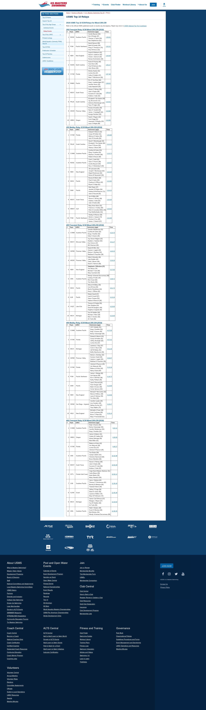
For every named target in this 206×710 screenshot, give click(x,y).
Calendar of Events (49, 571)
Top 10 (45, 600)
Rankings (46, 593)
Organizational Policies (124, 636)
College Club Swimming (15, 600)
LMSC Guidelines (47, 61)
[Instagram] (169, 573)
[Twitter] (176, 573)
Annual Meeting (12, 676)
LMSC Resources (13, 695)
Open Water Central (50, 580)
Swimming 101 (85, 655)
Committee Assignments (15, 685)
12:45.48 (114, 492)
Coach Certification (13, 642)
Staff (8, 580)
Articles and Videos (86, 652)
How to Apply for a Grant (51, 646)
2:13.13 (109, 144)
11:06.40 (114, 483)
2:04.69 (108, 56)
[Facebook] (163, 573)
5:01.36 (109, 349)
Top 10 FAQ (46, 47)
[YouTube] (183, 573)
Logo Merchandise (13, 606)
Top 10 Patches (47, 54)
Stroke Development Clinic (52, 616)
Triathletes (83, 662)
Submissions (46, 57)
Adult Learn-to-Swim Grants (52, 642)
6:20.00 (112, 306)
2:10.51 (108, 102)
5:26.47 (109, 404)
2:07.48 (108, 74)
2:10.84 (108, 111)
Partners (10, 593)
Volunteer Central (13, 672)
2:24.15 (109, 190)
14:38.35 (114, 511)
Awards (9, 698)
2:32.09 (109, 218)
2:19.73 (109, 153)
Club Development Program (89, 610)
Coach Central (12, 633)
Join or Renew (85, 568)
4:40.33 (112, 251)
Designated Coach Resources (17, 649)
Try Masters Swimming (14, 622)
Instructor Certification (50, 652)
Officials (9, 688)
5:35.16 (109, 413)
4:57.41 (109, 339)
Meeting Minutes (121, 649)
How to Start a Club (86, 594)
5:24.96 (109, 395)
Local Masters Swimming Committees (20, 587)
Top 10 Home (46, 17)
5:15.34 (109, 367)
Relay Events (48, 31)
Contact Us (164, 584)
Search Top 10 (47, 21)
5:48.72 (112, 279)
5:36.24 (112, 260)
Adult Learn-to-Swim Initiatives (53, 649)
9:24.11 (115, 428)
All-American (47, 603)
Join (153, 4)
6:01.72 (112, 288)
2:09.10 (108, 92)
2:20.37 (109, 163)
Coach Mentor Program (15, 655)
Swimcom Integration (87, 649)
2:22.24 (109, 172)
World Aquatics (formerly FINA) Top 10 (52, 42)
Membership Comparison (88, 580)
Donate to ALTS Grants (15, 609)
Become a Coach (13, 636)
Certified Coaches (13, 646)
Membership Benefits (87, 571)
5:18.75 (109, 376)
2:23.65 (109, 181)
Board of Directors (13, 577)
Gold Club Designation (87, 604)
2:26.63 (109, 209)
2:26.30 (109, 199)
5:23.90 (109, 386)
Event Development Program (53, 574)
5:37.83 (112, 269)
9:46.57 (115, 446)
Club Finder (115, 4)
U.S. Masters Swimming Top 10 (94, 13)
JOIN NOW (167, 565)
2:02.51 (108, 46)
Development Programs (15, 574)
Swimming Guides (86, 636)
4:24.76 (112, 233)
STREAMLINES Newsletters (16, 616)
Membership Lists (86, 614)
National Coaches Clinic (15, 639)
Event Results (48, 590)
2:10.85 (108, 120)
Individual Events (49, 28)
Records (46, 596)
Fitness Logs (84, 646)
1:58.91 (108, 37)
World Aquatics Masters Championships (56, 609)
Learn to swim (84, 659)
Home (68, 13)
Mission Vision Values (14, 571)
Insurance (83, 607)
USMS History (11, 590)
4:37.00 (109, 330)
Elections (10, 682)
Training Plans (84, 642)
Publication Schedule (49, 50)
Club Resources (85, 601)
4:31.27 (112, 242)
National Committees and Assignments (20, 584)
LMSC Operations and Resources (127, 646)
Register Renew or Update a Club (91, 597)
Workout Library (129, 4)
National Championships (51, 587)
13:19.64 (114, 502)
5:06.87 (109, 358)
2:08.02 (108, 83)
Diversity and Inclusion (14, 596)
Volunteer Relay (12, 679)
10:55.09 (114, 465)
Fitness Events (48, 583)
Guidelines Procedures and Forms (127, 639)
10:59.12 (114, 474)
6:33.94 (112, 316)
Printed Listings (47, 38)
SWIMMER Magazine (14, 613)
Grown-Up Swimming (14, 603)
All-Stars (46, 606)
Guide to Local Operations (16, 692)
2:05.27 (108, 65)
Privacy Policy (165, 587)
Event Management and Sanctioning (128, 642)
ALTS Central (47, 633)
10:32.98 (114, 456)
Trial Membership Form (88, 574)
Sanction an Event (49, 577)
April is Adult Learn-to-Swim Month (55, 636)
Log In (164, 6)
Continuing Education (14, 652)
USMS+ (82, 577)
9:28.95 (115, 437)
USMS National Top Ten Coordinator (135, 26)
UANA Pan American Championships (55, 612)
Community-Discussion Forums (17, 619)
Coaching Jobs (12, 659)
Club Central (84, 591)
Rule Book (119, 633)
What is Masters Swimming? (16, 568)
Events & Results (77, 13)
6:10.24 (112, 297)
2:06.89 (109, 135)
